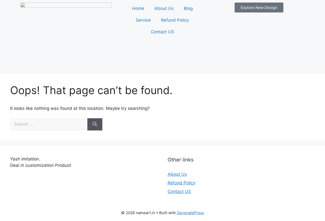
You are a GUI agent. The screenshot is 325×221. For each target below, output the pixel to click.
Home (138, 8)
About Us (164, 8)
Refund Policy (175, 20)
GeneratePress (190, 212)
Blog (188, 8)
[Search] (94, 124)
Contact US (162, 31)
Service (143, 20)
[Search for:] (48, 124)
